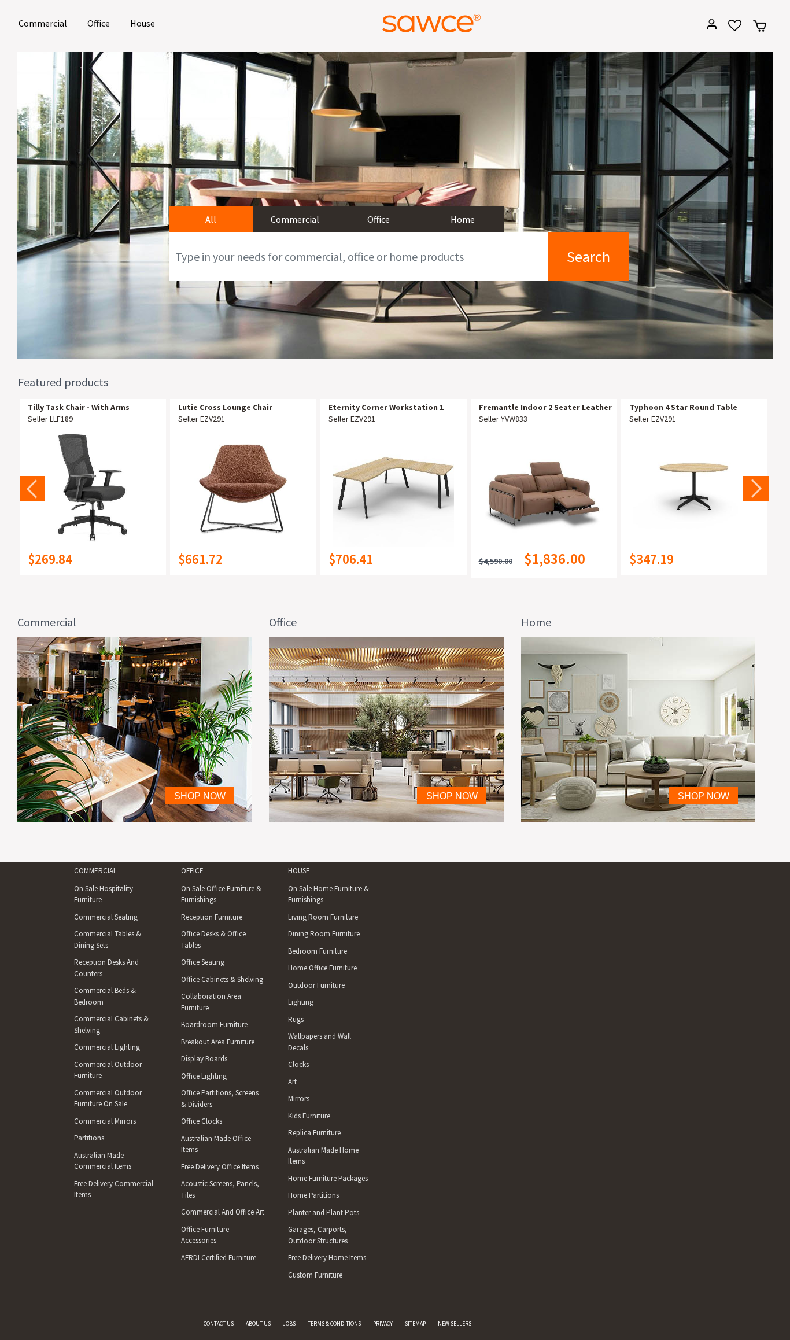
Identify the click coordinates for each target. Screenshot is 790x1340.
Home (463, 219)
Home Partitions (313, 1195)
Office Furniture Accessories (205, 1235)
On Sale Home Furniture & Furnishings (328, 894)
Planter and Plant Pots (323, 1212)
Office (100, 23)
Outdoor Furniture (316, 985)
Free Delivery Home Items (327, 1258)
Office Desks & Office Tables (213, 939)
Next (756, 488)
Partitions (89, 1138)
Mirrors (298, 1098)
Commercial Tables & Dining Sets (107, 939)
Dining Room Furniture (324, 934)
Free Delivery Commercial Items (113, 1189)
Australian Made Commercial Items (102, 1161)
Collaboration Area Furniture (211, 1002)
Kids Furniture (309, 1116)
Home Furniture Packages (328, 1178)
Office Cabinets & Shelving (222, 979)
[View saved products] (730, 29)
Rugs (296, 1019)
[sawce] (431, 23)
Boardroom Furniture (214, 1024)
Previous (32, 488)
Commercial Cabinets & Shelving (111, 1024)
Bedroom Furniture (317, 951)
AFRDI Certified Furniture (218, 1258)
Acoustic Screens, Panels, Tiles (220, 1189)
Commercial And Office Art (222, 1212)
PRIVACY (383, 1323)
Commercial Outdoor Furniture (108, 1070)
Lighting (300, 1002)
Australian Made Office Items (216, 1144)
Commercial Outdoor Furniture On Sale (108, 1098)
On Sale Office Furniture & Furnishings (221, 894)
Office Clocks (201, 1121)
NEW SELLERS (454, 1323)
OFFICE (192, 871)
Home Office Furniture (322, 968)
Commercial (45, 23)
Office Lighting (204, 1076)
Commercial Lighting (107, 1047)
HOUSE (299, 871)
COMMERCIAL (95, 871)
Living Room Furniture (323, 917)
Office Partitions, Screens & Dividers (220, 1098)
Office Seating (202, 962)
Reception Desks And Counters (106, 968)
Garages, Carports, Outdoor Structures (318, 1235)
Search (588, 256)
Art (292, 1082)
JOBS (289, 1323)
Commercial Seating (106, 917)
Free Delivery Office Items (220, 1167)
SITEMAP (415, 1323)
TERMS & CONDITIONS (334, 1323)
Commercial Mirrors (105, 1121)
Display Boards (204, 1059)
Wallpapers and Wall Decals (319, 1042)
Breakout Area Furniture (217, 1042)
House (144, 23)
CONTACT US (219, 1323)
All (210, 219)
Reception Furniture (211, 917)
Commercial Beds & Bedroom (105, 996)
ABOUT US (258, 1323)
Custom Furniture (315, 1275)
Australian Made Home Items (323, 1155)
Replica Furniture (314, 1133)
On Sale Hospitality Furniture (103, 894)
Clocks (298, 1064)
